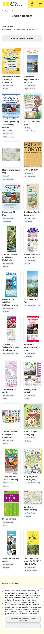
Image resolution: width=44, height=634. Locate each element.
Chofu (5, 399)
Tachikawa (28, 221)
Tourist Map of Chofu (9, 390)
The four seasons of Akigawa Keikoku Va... (10, 257)
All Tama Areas (8, 85)
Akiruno (5, 266)
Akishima (6, 567)
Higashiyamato (30, 89)
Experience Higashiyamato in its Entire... (32, 79)
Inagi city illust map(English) (30, 478)
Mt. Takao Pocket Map (32, 123)
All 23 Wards (7, 130)
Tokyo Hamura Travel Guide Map (10, 478)
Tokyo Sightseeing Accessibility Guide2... (10, 124)
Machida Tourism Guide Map (32, 256)
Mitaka (5, 89)
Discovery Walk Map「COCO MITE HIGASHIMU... (33, 561)
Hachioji (27, 128)
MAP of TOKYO (31, 170)
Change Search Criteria (22, 38)
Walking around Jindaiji (31, 390)
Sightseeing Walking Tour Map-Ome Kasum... (11, 347)
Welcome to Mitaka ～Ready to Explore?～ (11, 79)
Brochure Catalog (10, 583)
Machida (28, 264)
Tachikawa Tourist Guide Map (32, 213)
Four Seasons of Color (31, 300)
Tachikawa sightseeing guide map (32, 347)
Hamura (6, 486)
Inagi (38, 483)
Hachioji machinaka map (11, 171)
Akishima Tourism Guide (10, 559)
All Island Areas (8, 137)
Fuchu (5, 525)
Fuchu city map (9, 519)
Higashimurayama (31, 570)
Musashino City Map (9, 213)
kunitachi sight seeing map (30, 433)
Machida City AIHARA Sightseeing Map (10, 302)
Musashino (7, 221)
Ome (38, 305)
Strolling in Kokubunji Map (30, 508)
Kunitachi (28, 441)
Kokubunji (28, 516)
